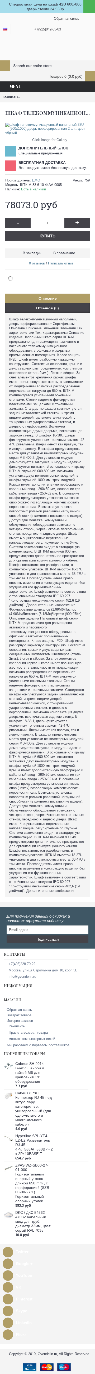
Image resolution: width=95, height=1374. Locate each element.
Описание (48, 298)
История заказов (20, 1021)
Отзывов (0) (47, 308)
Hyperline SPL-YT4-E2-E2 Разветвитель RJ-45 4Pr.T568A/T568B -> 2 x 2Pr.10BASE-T (34, 1145)
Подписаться (47, 939)
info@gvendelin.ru (22, 977)
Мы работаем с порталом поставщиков (38, 1045)
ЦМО (36, 180)
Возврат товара (19, 1015)
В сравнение (64, 253)
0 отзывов (37, 263)
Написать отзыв (60, 263)
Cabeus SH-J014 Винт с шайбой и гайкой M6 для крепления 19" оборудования (29, 1072)
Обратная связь (19, 1010)
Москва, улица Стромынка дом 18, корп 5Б (43, 970)
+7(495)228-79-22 (22, 964)
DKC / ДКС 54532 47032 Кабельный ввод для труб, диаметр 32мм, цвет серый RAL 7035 (32, 1221)
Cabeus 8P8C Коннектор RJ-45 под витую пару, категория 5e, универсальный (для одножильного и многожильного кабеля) (33, 1108)
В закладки (32, 253)
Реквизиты (17, 1026)
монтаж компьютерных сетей (32, 1039)
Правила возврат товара (28, 1032)
